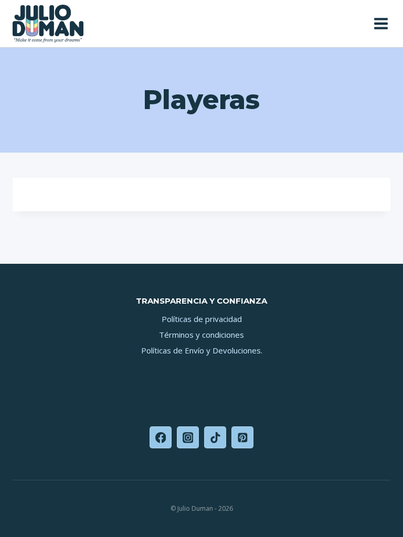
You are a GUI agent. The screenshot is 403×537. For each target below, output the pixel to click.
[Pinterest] (242, 437)
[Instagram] (188, 437)
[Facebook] (161, 437)
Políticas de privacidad (202, 319)
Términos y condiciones (201, 334)
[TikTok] (215, 437)
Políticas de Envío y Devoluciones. (201, 350)
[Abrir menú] (379, 23)
